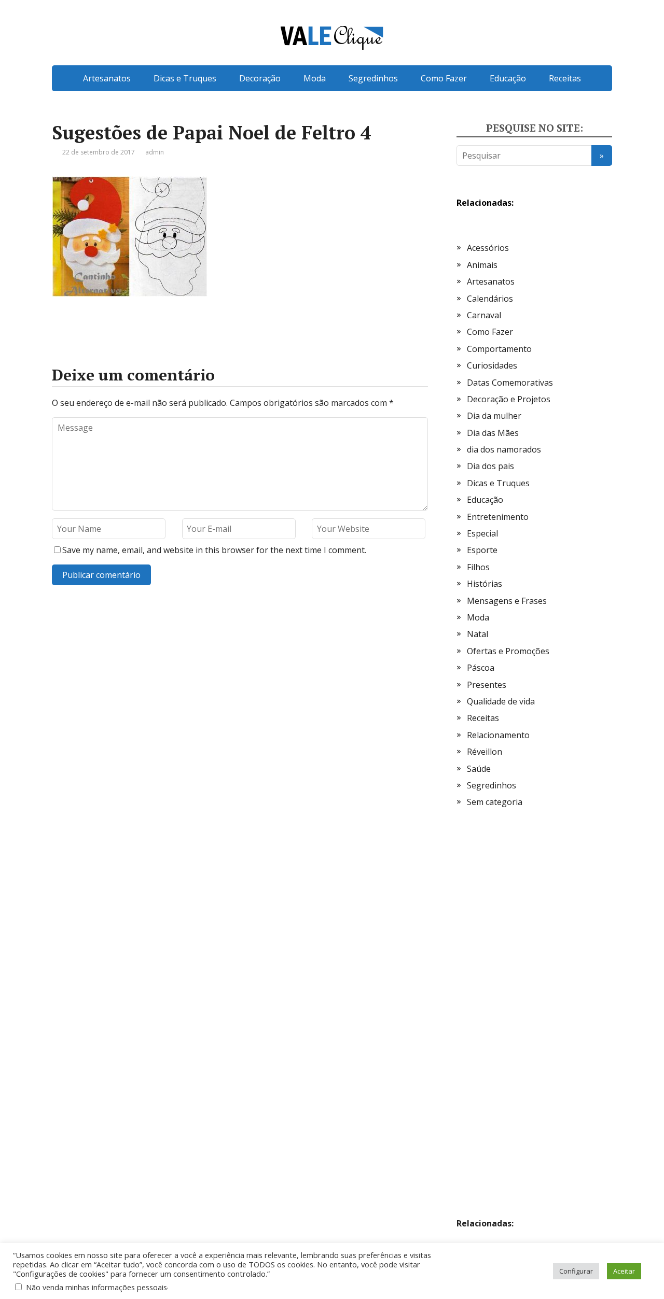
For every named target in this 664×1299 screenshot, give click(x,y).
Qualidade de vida (501, 701)
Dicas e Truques (185, 78)
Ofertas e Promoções (508, 651)
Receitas (565, 78)
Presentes (486, 684)
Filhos (478, 567)
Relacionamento (498, 735)
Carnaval (484, 315)
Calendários (490, 298)
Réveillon (484, 751)
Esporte (482, 550)
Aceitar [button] (624, 1271)
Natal (477, 634)
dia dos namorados (504, 449)
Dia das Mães (493, 433)
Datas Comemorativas (510, 382)
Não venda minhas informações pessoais (96, 1287)
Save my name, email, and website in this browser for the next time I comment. (214, 550)
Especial (482, 533)
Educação (508, 78)
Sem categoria (494, 802)
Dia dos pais (490, 466)
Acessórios (488, 247)
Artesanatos (107, 78)
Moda (314, 78)
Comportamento (499, 349)
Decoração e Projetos (508, 399)
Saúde (479, 768)
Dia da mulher (494, 415)
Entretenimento (498, 517)
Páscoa (480, 667)
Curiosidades (492, 365)
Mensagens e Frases (507, 600)
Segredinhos (373, 78)
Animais (482, 265)
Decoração (260, 78)
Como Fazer (444, 78)
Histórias (484, 583)
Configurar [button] (576, 1271)
